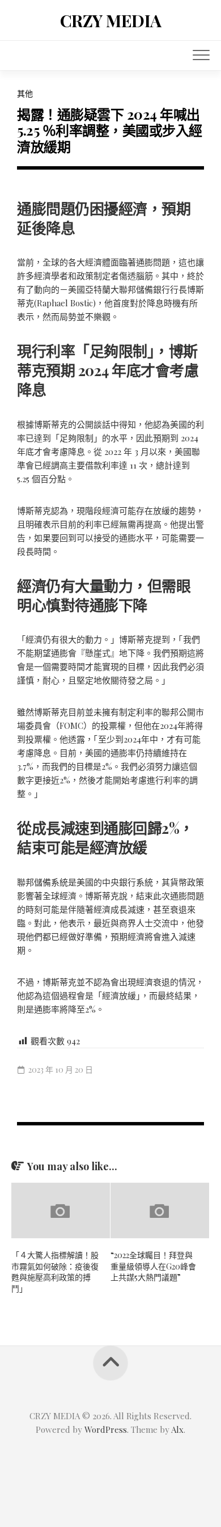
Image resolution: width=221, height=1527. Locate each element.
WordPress (105, 1429)
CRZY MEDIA (111, 20)
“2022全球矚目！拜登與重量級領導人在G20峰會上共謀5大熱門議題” (153, 1266)
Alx (177, 1429)
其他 (25, 93)
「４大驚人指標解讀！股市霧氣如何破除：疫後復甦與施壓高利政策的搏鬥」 (55, 1272)
